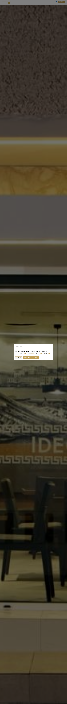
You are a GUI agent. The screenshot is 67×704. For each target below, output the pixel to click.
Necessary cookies (19, 353)
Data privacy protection (43, 351)
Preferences (37, 353)
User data (29, 353)
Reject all (19, 357)
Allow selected (27, 357)
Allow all (36, 357)
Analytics (45, 353)
